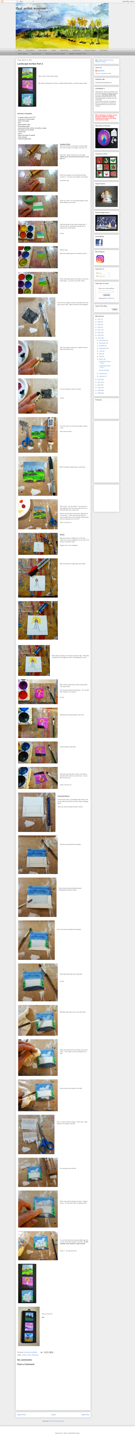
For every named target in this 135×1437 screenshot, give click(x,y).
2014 (99, 338)
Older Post (85, 1415)
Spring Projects (36, 53)
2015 (99, 335)
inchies (29, 1355)
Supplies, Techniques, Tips (77, 53)
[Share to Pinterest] (52, 1352)
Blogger (77, 1433)
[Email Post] (41, 1352)
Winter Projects (22, 53)
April (100, 356)
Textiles (53, 50)
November (102, 343)
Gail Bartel (100, 70)
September (103, 348)
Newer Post (21, 1415)
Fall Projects (104, 50)
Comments (101, 276)
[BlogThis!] (47, 1352)
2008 (99, 393)
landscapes (35, 1355)
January (102, 376)
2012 (99, 382)
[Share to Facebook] (50, 1352)
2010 (99, 387)
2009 (99, 390)
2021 (99, 319)
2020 (99, 322)
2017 (99, 330)
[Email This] (45, 1352)
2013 (99, 379)
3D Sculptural (30, 50)
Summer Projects (90, 50)
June (101, 351)
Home (20, 50)
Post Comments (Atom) (57, 1421)
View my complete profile (103, 73)
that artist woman (31, 8)
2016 (99, 332)
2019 (99, 324)
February (102, 373)
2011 (99, 385)
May (100, 354)
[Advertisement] (103, 451)
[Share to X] (49, 1352)
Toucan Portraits (104, 370)
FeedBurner (110, 298)
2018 (99, 327)
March (101, 359)
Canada (24, 1355)
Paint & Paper (43, 50)
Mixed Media (64, 50)
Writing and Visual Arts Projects (55, 53)
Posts (100, 273)
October (102, 345)
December (102, 340)
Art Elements (77, 50)
